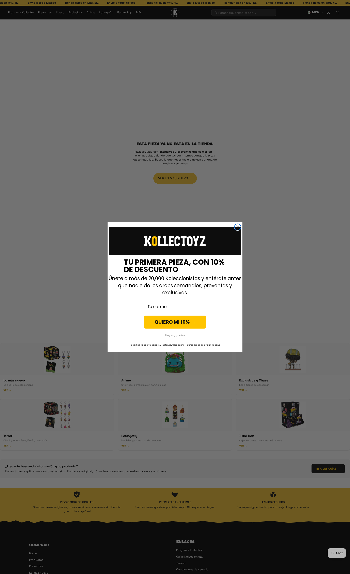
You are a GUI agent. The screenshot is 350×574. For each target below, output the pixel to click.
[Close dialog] (237, 227)
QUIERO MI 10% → (175, 322)
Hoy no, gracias (175, 335)
